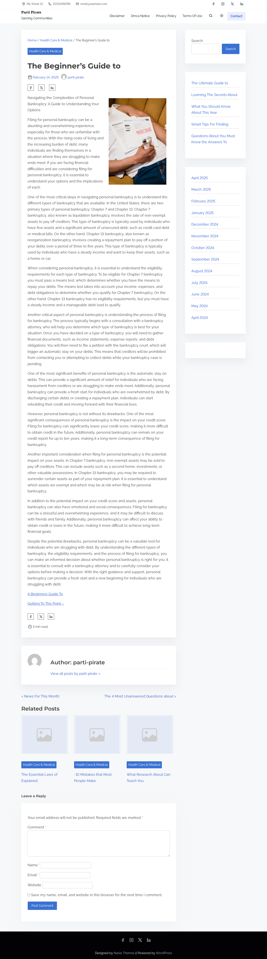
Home (32, 40)
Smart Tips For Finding (209, 124)
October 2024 (202, 248)
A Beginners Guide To (45, 594)
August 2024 (201, 271)
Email (33, 875)
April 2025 (199, 178)
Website (34, 885)
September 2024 (205, 259)
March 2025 (201, 189)
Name (34, 865)
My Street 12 (34, 3)
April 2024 (199, 318)
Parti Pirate (31, 12)
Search (197, 41)
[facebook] (213, 4)
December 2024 (204, 224)
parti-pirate (76, 77)
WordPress (164, 953)
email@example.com (93, 3)
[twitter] (232, 4)
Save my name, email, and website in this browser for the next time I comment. (96, 895)
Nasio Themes (124, 953)
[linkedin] (242, 4)
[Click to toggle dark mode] (221, 16)
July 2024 (199, 283)
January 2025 (202, 213)
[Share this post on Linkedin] (52, 88)
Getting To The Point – (46, 603)
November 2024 (204, 236)
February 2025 (203, 201)
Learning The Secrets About (214, 95)
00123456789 (61, 3)
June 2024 (200, 294)
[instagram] (223, 4)
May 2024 (199, 306)
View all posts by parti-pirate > (75, 674)
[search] (210, 16)
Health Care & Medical (56, 40)
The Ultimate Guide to (209, 83)
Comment (37, 827)
